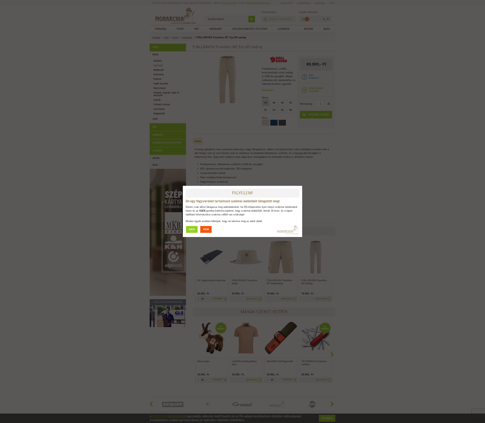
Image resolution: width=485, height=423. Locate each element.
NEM (206, 229)
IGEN (192, 229)
